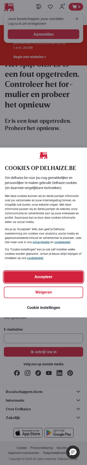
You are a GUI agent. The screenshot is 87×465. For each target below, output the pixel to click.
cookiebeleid (62, 242)
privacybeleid (41, 242)
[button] (73, 452)
